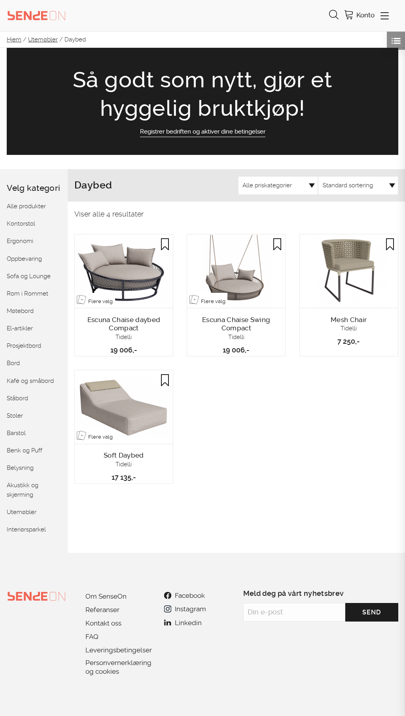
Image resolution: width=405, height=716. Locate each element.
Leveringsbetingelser (118, 650)
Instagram (190, 609)
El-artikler (20, 328)
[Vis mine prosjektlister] (396, 41)
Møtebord (20, 311)
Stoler (15, 415)
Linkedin (188, 623)
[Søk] (333, 15)
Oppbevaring (24, 258)
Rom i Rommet (27, 293)
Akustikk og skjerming (22, 490)
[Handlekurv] (348, 15)
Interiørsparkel (26, 529)
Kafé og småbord (30, 380)
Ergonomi (20, 241)
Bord (13, 363)
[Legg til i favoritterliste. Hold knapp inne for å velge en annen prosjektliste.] (165, 244)
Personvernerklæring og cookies (118, 667)
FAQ (91, 637)
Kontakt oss (103, 623)
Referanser (102, 610)
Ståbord (17, 398)
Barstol (16, 433)
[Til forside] (36, 15)
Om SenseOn (106, 596)
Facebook (190, 595)
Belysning (20, 467)
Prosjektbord (24, 345)
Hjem (14, 39)
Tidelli (123, 337)
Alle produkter (26, 206)
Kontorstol (21, 223)
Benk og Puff (24, 450)
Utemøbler (43, 39)
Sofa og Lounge (29, 276)
